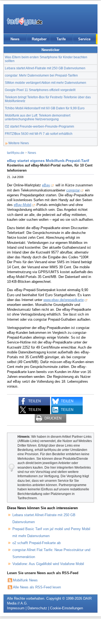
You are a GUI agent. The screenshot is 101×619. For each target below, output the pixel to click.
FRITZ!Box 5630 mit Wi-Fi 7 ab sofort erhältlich (38, 133)
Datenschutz (37, 608)
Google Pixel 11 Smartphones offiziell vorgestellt (40, 90)
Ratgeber (39, 39)
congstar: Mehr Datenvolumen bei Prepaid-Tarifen (41, 75)
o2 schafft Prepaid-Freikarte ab (36, 543)
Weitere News (18, 143)
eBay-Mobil (22, 205)
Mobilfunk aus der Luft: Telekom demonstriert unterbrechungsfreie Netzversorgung (37, 117)
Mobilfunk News (25, 580)
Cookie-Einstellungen (66, 608)
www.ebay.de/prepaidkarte (63, 300)
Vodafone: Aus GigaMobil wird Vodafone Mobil (48, 564)
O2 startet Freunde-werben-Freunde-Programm (39, 126)
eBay (46, 185)
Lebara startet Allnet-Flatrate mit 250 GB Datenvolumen (45, 68)
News (15, 39)
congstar (73, 190)
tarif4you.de (15, 152)
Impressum (16, 608)
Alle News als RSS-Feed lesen (37, 587)
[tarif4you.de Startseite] (25, 21)
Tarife (61, 39)
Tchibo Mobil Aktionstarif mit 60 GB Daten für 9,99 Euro (45, 108)
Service (84, 39)
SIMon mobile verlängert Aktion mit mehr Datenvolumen (45, 82)
